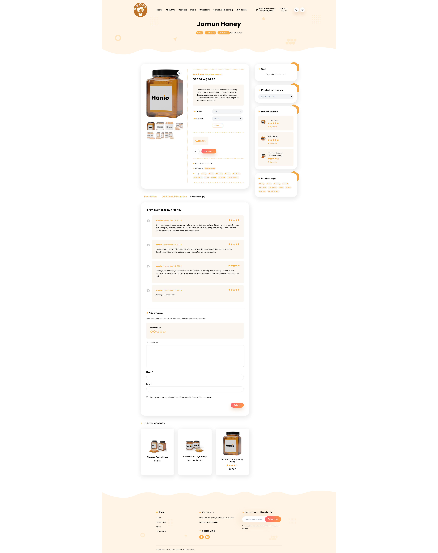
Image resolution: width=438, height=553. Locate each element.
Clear (217, 125)
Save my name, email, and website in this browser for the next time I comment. (180, 397)
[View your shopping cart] (302, 9)
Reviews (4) (198, 196)
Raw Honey (210, 168)
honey (220, 174)
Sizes (199, 111)
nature (237, 174)
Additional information (174, 196)
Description (150, 196)
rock (214, 177)
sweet (222, 177)
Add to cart (209, 151)
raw (207, 177)
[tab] (149, 197)
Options (200, 118)
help (205, 174)
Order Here (161, 531)
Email (149, 384)
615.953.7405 (212, 522)
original (198, 177)
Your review (152, 342)
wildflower (233, 177)
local (228, 174)
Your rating (155, 327)
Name (149, 372)
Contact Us (161, 522)
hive (212, 174)
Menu (158, 527)
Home (158, 517)
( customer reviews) (213, 74)
